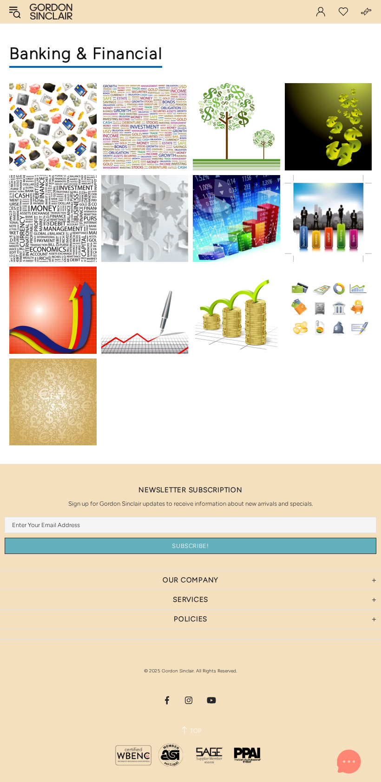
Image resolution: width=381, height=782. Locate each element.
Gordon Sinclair (51, 12)
